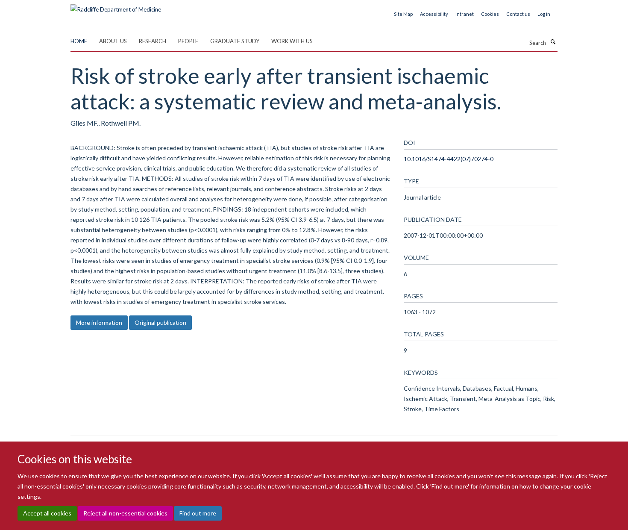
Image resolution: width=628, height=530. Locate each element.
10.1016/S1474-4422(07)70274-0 (448, 158)
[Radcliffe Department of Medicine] (115, 6)
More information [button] (99, 322)
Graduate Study (234, 41)
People (188, 41)
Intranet (464, 14)
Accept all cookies (47, 513)
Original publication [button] (160, 322)
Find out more (197, 513)
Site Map (403, 14)
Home (78, 41)
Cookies (490, 14)
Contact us (518, 14)
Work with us (292, 41)
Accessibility (434, 14)
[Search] (553, 42)
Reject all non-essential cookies (125, 513)
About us (113, 41)
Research (152, 41)
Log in (543, 14)
